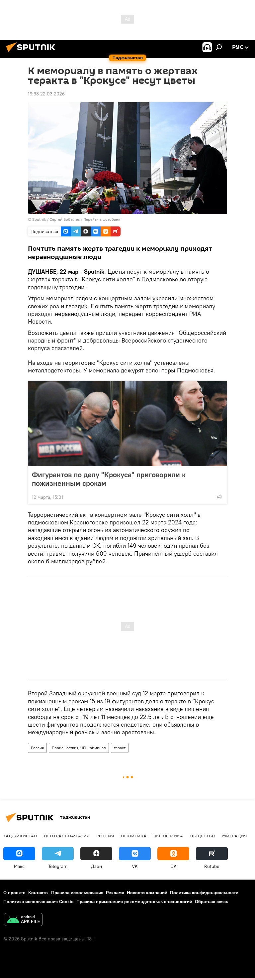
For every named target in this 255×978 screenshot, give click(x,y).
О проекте (14, 893)
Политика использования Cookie (38, 902)
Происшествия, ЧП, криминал (79, 747)
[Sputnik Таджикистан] (32, 53)
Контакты (38, 893)
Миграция (234, 836)
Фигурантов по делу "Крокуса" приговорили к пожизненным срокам (109, 479)
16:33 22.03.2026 (46, 94)
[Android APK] (23, 920)
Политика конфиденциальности (204, 893)
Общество (202, 836)
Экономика (168, 836)
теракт (120, 747)
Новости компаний (147, 893)
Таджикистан (20, 836)
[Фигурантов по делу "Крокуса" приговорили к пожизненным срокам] (127, 423)
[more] (219, 496)
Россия (37, 747)
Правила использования (77, 893)
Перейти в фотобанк (101, 219)
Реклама (115, 893)
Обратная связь (211, 902)
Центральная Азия (67, 836)
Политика (133, 836)
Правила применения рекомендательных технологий (134, 902)
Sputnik (39, 219)
